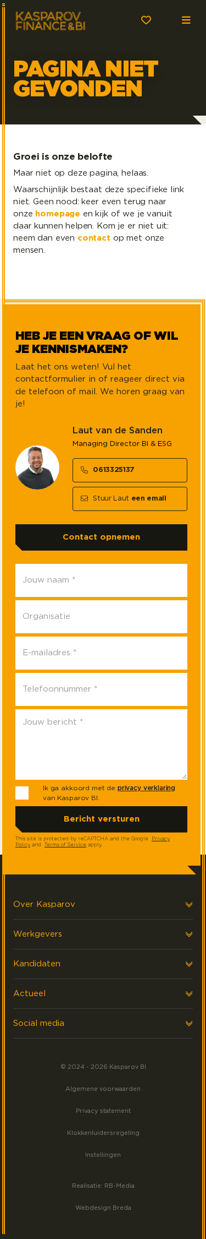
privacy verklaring (146, 788)
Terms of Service (65, 845)
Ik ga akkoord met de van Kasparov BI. (109, 793)
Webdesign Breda (103, 1208)
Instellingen (103, 1155)
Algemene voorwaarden (103, 1089)
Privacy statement (103, 1111)
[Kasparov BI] (59, 20)
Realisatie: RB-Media (103, 1186)
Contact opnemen (101, 537)
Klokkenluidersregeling (103, 1133)
